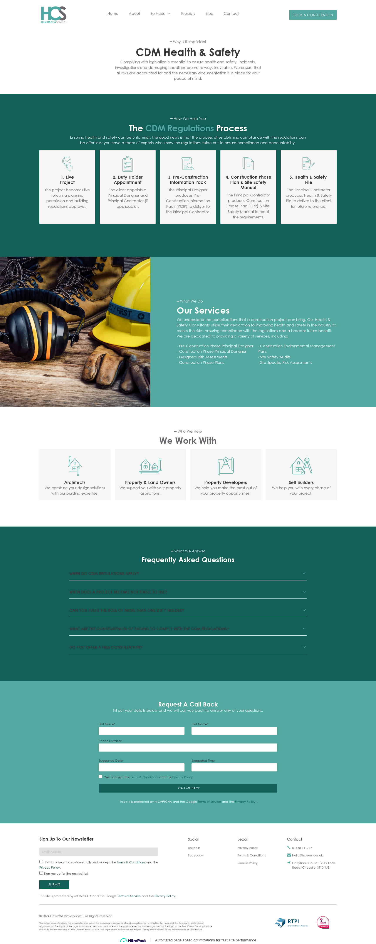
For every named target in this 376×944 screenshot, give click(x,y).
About (134, 13)
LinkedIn (194, 848)
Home (112, 13)
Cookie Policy (248, 863)
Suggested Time (203, 760)
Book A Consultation (313, 15)
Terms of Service (209, 801)
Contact (231, 13)
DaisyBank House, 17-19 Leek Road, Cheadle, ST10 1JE (313, 865)
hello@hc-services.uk (307, 855)
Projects (188, 13)
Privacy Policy (182, 777)
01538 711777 (302, 848)
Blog (209, 13)
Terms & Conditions (144, 777)
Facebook (195, 855)
